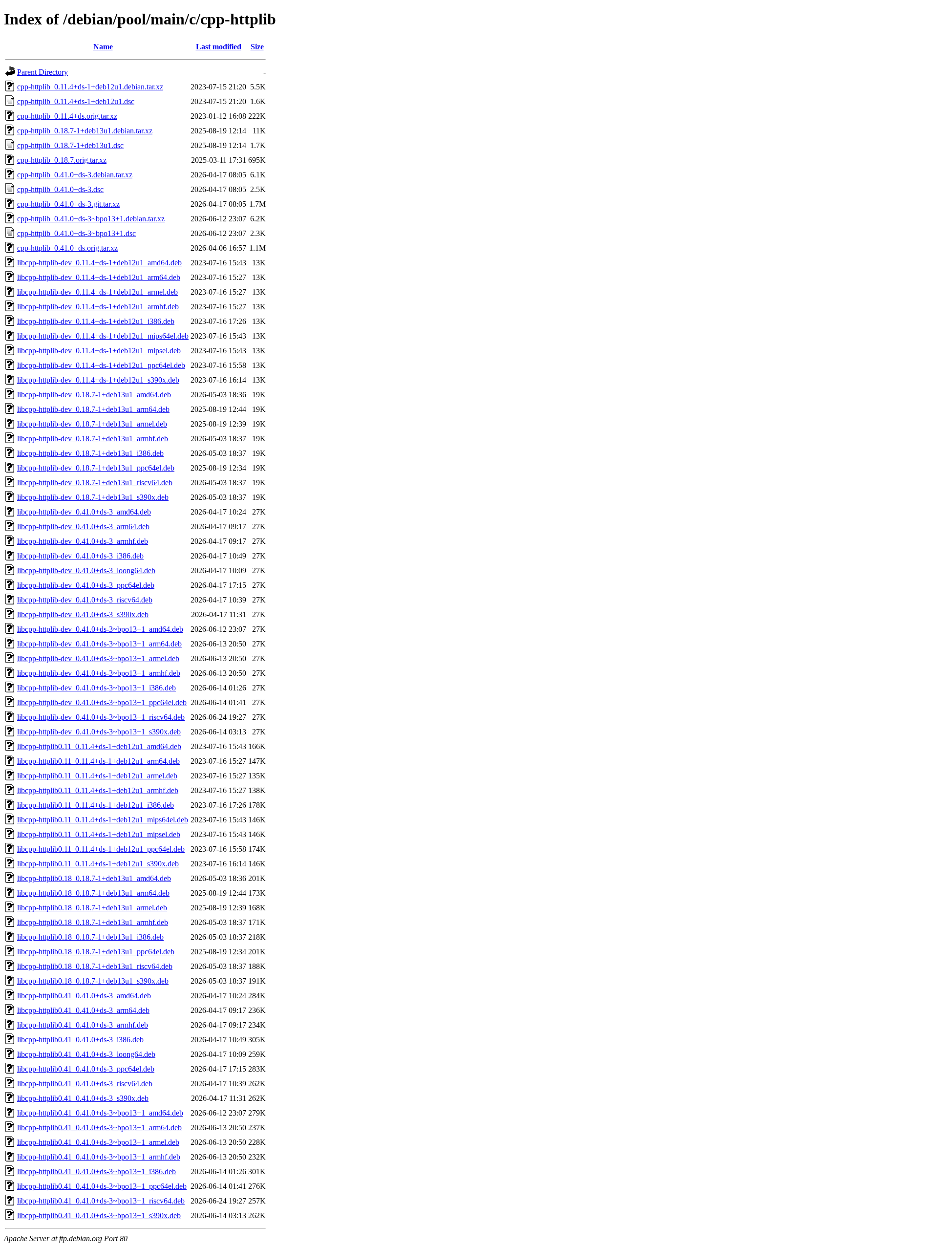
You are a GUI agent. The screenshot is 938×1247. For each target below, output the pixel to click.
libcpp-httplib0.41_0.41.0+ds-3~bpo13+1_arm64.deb (99, 1127)
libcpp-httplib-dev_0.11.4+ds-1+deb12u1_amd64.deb (99, 262)
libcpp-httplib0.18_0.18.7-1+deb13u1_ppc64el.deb (95, 951)
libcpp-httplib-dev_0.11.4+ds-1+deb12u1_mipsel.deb (99, 350)
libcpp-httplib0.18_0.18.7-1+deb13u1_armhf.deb (92, 922)
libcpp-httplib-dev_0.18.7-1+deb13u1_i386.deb (90, 453)
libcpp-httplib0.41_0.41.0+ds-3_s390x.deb (83, 1098)
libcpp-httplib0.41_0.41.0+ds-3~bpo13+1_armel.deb (98, 1142)
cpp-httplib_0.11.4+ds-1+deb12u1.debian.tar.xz (90, 87)
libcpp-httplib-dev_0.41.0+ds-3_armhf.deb (82, 541)
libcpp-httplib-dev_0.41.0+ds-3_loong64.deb (86, 570)
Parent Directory (42, 72)
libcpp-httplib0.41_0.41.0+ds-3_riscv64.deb (84, 1083)
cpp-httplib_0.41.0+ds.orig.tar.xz (67, 248)
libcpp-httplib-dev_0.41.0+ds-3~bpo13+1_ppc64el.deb (102, 702)
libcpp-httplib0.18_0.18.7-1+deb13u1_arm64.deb (93, 893)
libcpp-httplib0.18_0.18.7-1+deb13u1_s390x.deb (93, 981)
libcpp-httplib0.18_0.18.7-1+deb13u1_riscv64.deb (94, 966)
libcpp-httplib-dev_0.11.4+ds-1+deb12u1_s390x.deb (98, 380)
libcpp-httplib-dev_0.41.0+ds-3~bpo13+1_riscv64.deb (101, 717)
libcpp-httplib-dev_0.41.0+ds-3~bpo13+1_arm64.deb (99, 644)
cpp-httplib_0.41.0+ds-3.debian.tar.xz (74, 175)
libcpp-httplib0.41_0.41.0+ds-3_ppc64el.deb (85, 1069)
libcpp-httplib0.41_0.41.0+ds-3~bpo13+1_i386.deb (96, 1171)
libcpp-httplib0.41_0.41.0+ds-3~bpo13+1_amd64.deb (100, 1113)
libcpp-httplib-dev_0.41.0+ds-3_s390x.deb (83, 614)
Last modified (218, 47)
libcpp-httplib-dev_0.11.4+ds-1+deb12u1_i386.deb (95, 321)
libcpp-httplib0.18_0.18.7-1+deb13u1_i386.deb (90, 937)
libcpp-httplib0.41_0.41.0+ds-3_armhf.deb (82, 1025)
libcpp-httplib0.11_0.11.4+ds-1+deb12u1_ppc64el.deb (101, 849)
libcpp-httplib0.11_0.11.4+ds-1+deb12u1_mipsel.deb (98, 834)
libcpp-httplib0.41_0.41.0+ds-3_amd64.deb (84, 995)
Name (103, 47)
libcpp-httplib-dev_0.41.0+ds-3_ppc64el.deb (85, 585)
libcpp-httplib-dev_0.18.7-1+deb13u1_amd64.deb (94, 394)
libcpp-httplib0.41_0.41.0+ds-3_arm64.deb (83, 1010)
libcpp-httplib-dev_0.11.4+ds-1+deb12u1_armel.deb (97, 292)
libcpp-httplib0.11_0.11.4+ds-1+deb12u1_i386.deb (95, 805)
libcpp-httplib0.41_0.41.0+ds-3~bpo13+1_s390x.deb (99, 1215)
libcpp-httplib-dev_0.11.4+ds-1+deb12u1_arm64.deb (98, 277)
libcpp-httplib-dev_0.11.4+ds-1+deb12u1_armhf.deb (98, 306)
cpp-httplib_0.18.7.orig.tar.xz (62, 160)
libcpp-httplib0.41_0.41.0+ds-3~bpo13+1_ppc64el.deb (102, 1186)
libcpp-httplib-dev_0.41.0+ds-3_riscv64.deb (84, 600)
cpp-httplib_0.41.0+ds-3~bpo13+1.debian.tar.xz (91, 219)
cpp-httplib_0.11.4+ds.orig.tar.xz (67, 116)
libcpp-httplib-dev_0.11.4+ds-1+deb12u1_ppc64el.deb (101, 365)
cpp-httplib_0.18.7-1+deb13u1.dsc (70, 145)
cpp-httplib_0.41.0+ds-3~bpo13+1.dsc (76, 233)
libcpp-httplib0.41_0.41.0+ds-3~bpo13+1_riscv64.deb (101, 1201)
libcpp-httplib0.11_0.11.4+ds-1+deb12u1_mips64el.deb (102, 820)
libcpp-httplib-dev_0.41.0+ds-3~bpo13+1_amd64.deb (100, 629)
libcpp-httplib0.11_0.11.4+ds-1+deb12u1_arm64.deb (98, 761)
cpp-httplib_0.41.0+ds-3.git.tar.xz (68, 204)
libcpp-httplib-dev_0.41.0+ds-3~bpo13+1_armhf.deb (98, 673)
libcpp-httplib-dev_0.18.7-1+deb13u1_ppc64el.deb (95, 468)
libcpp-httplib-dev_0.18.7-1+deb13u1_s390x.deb (93, 497)
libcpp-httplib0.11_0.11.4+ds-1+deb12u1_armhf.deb (97, 790)
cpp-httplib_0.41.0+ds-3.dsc (60, 189)
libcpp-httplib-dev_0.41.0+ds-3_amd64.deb (84, 512)
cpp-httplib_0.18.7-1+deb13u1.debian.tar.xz (84, 131)
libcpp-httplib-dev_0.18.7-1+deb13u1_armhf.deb (92, 438)
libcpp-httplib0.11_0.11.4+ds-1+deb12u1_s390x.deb (98, 864)
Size (257, 47)
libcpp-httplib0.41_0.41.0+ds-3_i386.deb (80, 1039)
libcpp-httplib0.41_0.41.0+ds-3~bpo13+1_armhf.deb (98, 1157)
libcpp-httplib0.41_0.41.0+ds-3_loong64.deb (86, 1054)
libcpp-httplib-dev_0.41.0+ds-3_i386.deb (80, 556)
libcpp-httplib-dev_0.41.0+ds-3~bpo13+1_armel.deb (98, 658)
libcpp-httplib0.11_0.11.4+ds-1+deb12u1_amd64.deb (99, 746)
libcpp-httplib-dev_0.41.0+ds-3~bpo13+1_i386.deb (96, 688)
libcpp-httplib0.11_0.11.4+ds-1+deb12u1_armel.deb (97, 776)
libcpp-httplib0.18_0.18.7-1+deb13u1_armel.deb (92, 907)
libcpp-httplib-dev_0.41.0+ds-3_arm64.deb (83, 526)
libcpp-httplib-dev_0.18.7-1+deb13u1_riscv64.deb (94, 482)
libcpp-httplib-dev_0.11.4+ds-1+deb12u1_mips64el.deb (103, 336)
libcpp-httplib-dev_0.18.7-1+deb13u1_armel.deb (92, 424)
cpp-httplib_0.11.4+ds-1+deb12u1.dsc (75, 101)
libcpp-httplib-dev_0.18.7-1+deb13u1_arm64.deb (93, 409)
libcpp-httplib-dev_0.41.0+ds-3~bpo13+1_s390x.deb (99, 732)
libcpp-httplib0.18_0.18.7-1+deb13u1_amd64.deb (94, 878)
